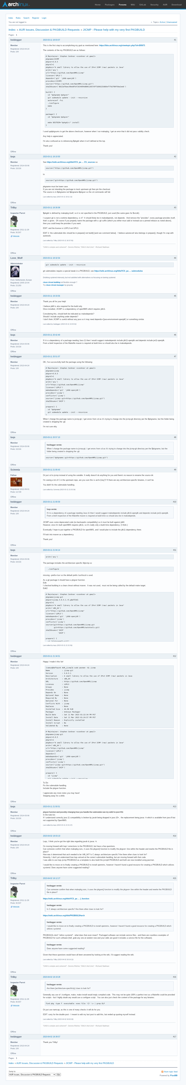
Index (10, 18)
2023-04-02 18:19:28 (51, 977)
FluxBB (173, 1075)
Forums (122, 4)
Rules (18, 18)
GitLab (142, 4)
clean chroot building (51, 282)
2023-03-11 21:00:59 (51, 502)
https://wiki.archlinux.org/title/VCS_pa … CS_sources (71, 162)
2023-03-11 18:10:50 (51, 156)
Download (177, 4)
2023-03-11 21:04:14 (51, 550)
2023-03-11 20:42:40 (51, 335)
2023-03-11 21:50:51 (51, 806)
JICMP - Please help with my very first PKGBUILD (114, 29)
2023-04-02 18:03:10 (51, 836)
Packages (110, 4)
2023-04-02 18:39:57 (51, 1037)
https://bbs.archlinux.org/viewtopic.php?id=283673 (122, 45)
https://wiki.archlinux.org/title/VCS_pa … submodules (118, 271)
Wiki (133, 4)
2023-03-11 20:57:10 (51, 437)
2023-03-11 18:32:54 (51, 258)
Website (16, 236)
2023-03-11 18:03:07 (51, 40)
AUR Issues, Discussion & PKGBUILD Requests (49, 29)
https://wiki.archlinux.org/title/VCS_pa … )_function (66, 899)
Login (44, 18)
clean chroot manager (55, 285)
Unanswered (172, 22)
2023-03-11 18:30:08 (51, 207)
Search (26, 18)
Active (162, 22)
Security (154, 4)
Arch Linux (16, 4)
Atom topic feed (170, 1072)
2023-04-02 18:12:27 (51, 878)
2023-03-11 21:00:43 (51, 470)
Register (35, 18)
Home (98, 4)
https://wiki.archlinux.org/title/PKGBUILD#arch (64, 915)
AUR (165, 4)
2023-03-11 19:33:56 (51, 296)
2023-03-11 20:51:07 (51, 356)
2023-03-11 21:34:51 (51, 656)
